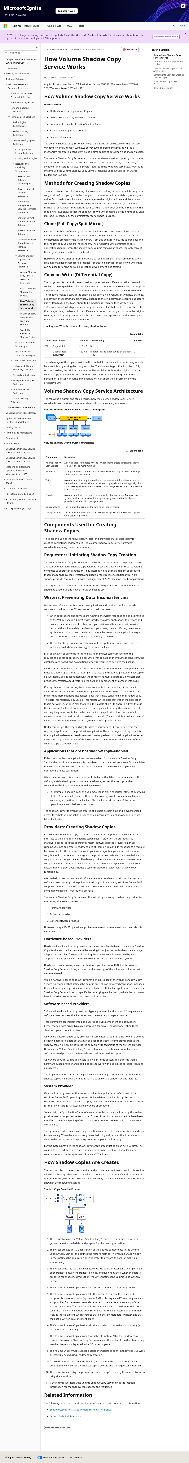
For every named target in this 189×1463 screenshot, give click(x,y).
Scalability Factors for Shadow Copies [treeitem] (27, 334)
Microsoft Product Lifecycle (91, 35)
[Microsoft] (5, 26)
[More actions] (142, 49)
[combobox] (20, 52)
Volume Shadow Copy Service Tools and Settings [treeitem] (28, 319)
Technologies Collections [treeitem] (19, 124)
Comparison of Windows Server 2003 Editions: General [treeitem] (21, 61)
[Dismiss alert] (183, 6)
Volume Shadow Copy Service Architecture (167, 69)
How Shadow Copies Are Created (165, 82)
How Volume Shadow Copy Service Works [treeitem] (27, 305)
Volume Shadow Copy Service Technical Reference (77, 49)
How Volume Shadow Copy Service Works (167, 56)
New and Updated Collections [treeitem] (20, 109)
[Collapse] (36, 47)
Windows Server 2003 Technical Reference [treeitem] (21, 95)
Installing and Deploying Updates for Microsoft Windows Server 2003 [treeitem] (18, 470)
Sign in (182, 25)
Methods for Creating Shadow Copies (168, 63)
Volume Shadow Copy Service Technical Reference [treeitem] (28, 277)
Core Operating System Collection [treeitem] (24, 151)
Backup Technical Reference (65, 1416)
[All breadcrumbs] (46, 49)
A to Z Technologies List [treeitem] (22, 102)
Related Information (163, 87)
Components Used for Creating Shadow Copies (168, 76)
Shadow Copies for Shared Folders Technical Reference (80, 1409)
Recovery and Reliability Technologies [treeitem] (24, 180)
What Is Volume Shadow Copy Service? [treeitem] (28, 292)
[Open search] (174, 26)
